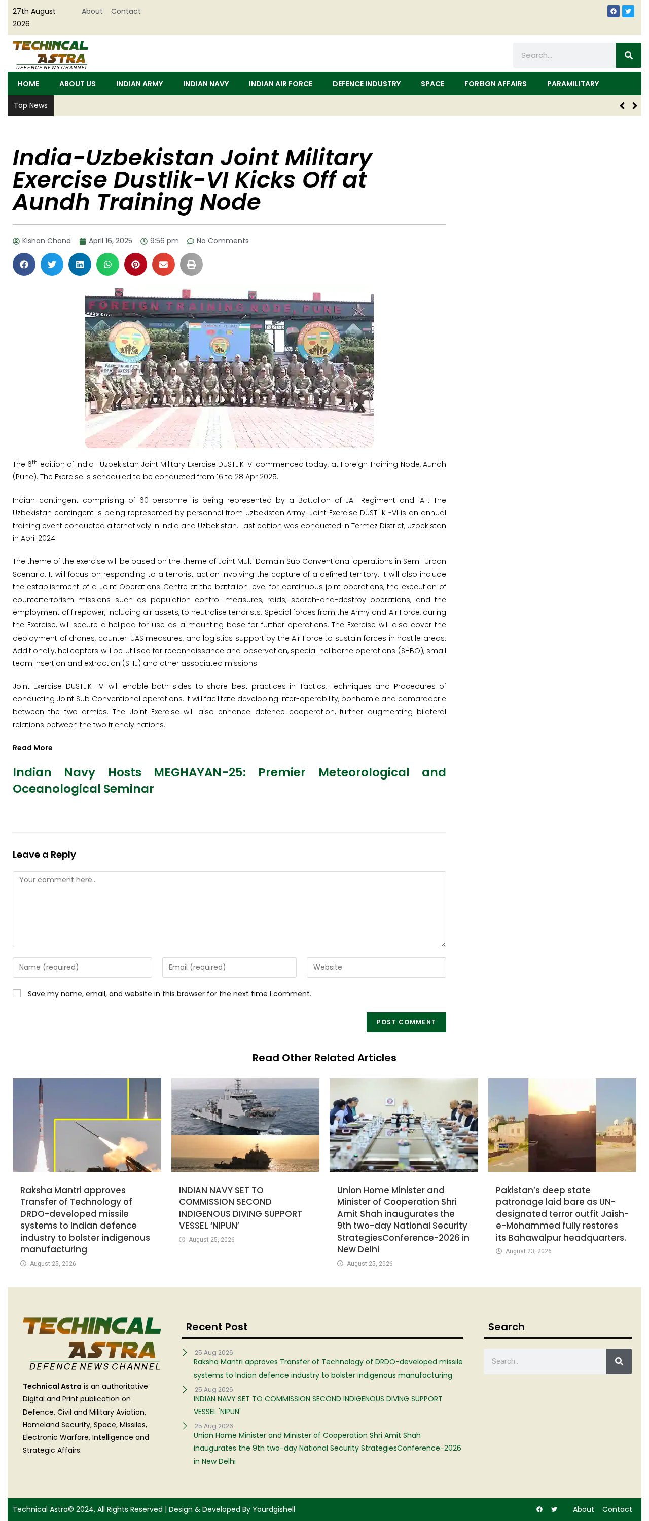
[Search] (628, 55)
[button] (24, 264)
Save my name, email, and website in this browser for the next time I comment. (169, 994)
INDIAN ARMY (139, 84)
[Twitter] (628, 11)
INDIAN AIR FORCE (280, 84)
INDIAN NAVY (206, 84)
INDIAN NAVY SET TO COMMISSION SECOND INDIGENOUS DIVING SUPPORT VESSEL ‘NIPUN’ (240, 1208)
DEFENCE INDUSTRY (367, 84)
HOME (28, 84)
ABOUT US (77, 84)
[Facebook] (613, 11)
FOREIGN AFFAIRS (495, 84)
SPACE (432, 84)
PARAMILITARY (573, 84)
